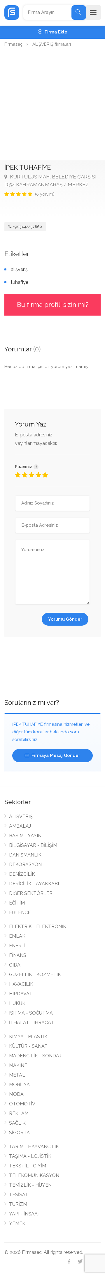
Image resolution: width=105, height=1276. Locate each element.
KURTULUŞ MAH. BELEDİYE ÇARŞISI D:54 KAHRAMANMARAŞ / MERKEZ (50, 180)
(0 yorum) (45, 194)
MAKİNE (18, 1065)
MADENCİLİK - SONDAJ (35, 1056)
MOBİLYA (19, 1084)
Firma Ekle (55, 32)
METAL (17, 1075)
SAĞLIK (17, 1123)
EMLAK (17, 936)
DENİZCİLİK (22, 874)
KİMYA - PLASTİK (28, 1036)
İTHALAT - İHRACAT (31, 1022)
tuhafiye (19, 282)
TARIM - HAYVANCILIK (34, 1146)
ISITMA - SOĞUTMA (31, 1013)
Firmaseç (13, 44)
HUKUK (17, 1003)
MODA (16, 1094)
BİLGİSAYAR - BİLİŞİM (33, 845)
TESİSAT (18, 1194)
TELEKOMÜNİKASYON (34, 1175)
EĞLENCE (20, 912)
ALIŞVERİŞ (21, 816)
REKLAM (19, 1113)
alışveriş (19, 269)
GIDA (14, 965)
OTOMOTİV (22, 1104)
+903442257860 (27, 226)
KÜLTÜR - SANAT (28, 1046)
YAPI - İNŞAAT (25, 1214)
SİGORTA (19, 1132)
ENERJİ (17, 945)
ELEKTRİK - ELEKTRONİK (37, 926)
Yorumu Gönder (65, 619)
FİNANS (17, 955)
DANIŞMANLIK (25, 855)
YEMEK (17, 1223)
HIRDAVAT (20, 994)
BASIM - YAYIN (25, 835)
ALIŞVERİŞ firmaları (51, 44)
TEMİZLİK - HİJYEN (30, 1185)
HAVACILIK (21, 984)
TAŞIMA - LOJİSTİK (30, 1156)
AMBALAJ (20, 826)
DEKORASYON (25, 864)
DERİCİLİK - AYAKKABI (34, 883)
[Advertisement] (52, 105)
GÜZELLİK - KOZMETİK (35, 974)
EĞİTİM (17, 903)
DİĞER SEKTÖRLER (30, 893)
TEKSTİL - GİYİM (27, 1166)
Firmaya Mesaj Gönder (55, 755)
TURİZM (18, 1204)
